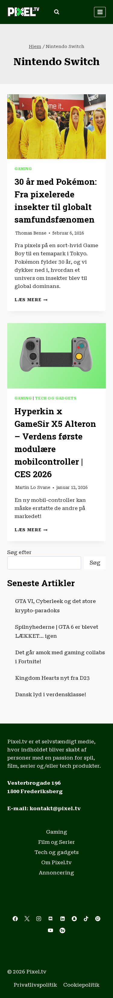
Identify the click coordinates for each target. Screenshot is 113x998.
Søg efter (19, 552)
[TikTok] (86, 919)
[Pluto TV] (62, 930)
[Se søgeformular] (56, 12)
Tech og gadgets (56, 398)
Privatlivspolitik (35, 985)
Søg (94, 562)
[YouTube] (51, 930)
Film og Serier (56, 842)
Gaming (23, 169)
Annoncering (56, 873)
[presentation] (56, 126)
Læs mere (31, 299)
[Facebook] (15, 919)
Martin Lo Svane (32, 487)
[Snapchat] (74, 919)
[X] (27, 919)
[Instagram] (39, 919)
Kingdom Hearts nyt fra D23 (52, 678)
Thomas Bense (30, 233)
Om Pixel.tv (56, 862)
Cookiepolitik (81, 985)
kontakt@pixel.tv (55, 808)
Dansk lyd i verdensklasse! (50, 694)
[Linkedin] (62, 919)
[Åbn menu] (100, 12)
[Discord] (51, 919)
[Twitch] (98, 919)
